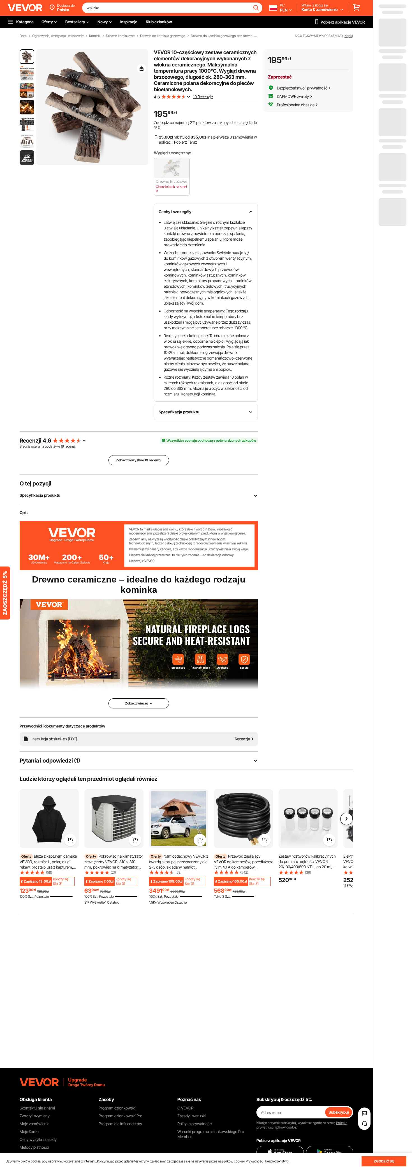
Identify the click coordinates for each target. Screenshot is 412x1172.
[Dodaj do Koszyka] (70, 840)
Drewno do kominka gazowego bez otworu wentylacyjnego (224, 36)
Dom (23, 36)
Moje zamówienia (34, 1123)
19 (62, 446)
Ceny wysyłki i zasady (38, 1139)
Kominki (94, 36)
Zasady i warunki (191, 1115)
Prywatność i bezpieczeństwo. (268, 1161)
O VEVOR (185, 1108)
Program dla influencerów (120, 1123)
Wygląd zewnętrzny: (172, 152)
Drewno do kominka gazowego (162, 36)
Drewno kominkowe (120, 36)
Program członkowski (117, 1108)
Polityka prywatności (194, 1123)
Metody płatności (34, 1147)
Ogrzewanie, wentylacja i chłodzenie (58, 36)
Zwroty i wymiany (35, 1115)
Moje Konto (29, 1131)
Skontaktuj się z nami (37, 1108)
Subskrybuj (338, 1112)
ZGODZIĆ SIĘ (384, 1161)
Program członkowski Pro (120, 1115)
